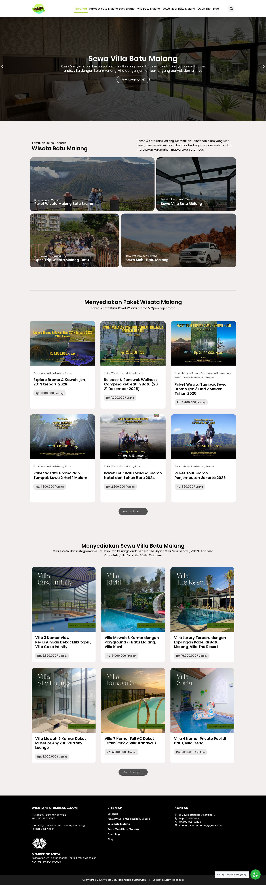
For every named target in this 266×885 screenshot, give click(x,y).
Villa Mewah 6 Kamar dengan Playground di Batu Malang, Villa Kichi (132, 642)
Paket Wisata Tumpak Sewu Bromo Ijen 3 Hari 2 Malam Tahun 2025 (201, 389)
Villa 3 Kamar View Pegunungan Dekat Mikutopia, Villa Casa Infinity (63, 642)
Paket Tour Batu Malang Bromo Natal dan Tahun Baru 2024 (133, 475)
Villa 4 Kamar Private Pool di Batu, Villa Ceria (200, 741)
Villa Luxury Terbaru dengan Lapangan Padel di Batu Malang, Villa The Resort (200, 642)
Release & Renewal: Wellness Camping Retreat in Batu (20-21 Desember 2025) (132, 384)
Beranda (81, 8)
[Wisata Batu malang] (39, 9)
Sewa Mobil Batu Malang (178, 8)
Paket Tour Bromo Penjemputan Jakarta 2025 (200, 475)
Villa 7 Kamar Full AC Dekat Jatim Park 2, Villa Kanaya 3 (130, 741)
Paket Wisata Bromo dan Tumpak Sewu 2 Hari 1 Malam (60, 475)
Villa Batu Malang (148, 8)
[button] (231, 9)
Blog (216, 8)
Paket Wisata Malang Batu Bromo (112, 8)
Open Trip (204, 8)
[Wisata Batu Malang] (62, 343)
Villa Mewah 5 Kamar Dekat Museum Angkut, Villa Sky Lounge (60, 743)
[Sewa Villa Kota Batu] (64, 599)
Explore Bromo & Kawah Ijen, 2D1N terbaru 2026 (59, 382)
